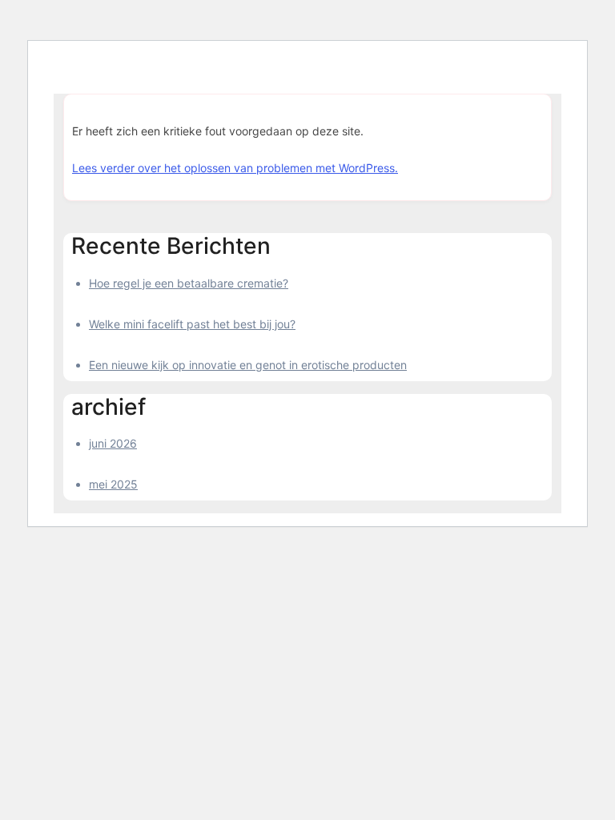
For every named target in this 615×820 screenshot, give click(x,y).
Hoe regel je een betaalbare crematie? (188, 283)
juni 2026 (113, 443)
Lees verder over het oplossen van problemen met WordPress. (235, 168)
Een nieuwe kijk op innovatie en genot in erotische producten (248, 365)
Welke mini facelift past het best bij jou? (192, 324)
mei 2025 (113, 484)
